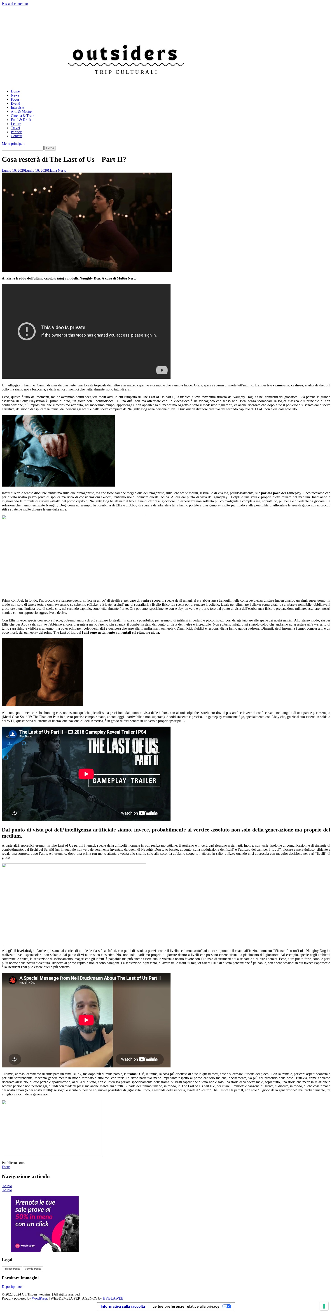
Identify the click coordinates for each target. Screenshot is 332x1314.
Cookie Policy (33, 1268)
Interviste (17, 107)
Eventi (15, 103)
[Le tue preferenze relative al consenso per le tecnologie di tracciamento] (324, 1306)
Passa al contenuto (15, 4)
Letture (16, 124)
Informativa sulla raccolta (123, 1306)
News (15, 95)
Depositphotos (12, 1287)
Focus (15, 99)
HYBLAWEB (113, 1298)
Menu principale (13, 143)
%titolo (7, 1186)
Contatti (16, 136)
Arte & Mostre (21, 111)
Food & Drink (21, 120)
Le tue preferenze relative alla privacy (185, 1306)
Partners (16, 132)
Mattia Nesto (57, 170)
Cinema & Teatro (23, 116)
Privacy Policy (12, 1268)
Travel (15, 128)
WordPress (39, 1298)
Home (15, 91)
